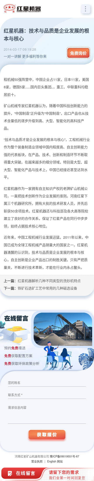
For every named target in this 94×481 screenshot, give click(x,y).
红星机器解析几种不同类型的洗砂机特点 (49, 280)
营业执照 (37, 461)
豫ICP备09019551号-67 (64, 456)
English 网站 (55, 461)
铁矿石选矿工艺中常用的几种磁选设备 (47, 288)
